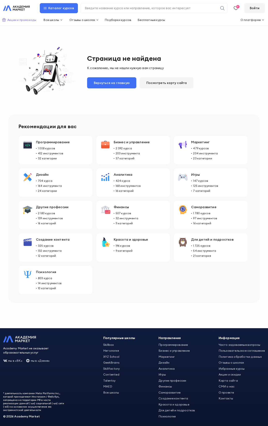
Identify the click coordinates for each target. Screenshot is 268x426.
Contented (111, 374)
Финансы (165, 386)
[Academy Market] (16, 8)
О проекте (226, 392)
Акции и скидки (230, 374)
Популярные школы (119, 338)
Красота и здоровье (173, 404)
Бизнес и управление (174, 350)
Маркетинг (166, 357)
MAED (107, 386)
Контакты (226, 398)
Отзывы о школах (231, 362)
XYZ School (111, 357)
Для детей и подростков (176, 410)
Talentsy (109, 380)
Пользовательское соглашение (242, 350)
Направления (169, 338)
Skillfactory (111, 368)
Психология (167, 416)
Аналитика (166, 368)
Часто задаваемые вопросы (239, 345)
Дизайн (163, 362)
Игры (162, 374)
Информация (229, 338)
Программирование (173, 345)
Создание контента (173, 398)
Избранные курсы (232, 368)
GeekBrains (111, 362)
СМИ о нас (227, 386)
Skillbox (108, 345)
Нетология (111, 350)
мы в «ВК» (15, 361)
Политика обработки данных (240, 357)
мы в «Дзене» (40, 361)
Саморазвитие (169, 392)
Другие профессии (172, 380)
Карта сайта (228, 380)
